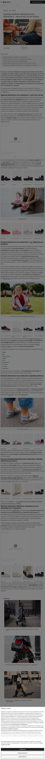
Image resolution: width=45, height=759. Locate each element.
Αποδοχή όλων (22, 749)
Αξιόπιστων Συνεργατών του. (14, 738)
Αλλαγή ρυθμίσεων (22, 756)
